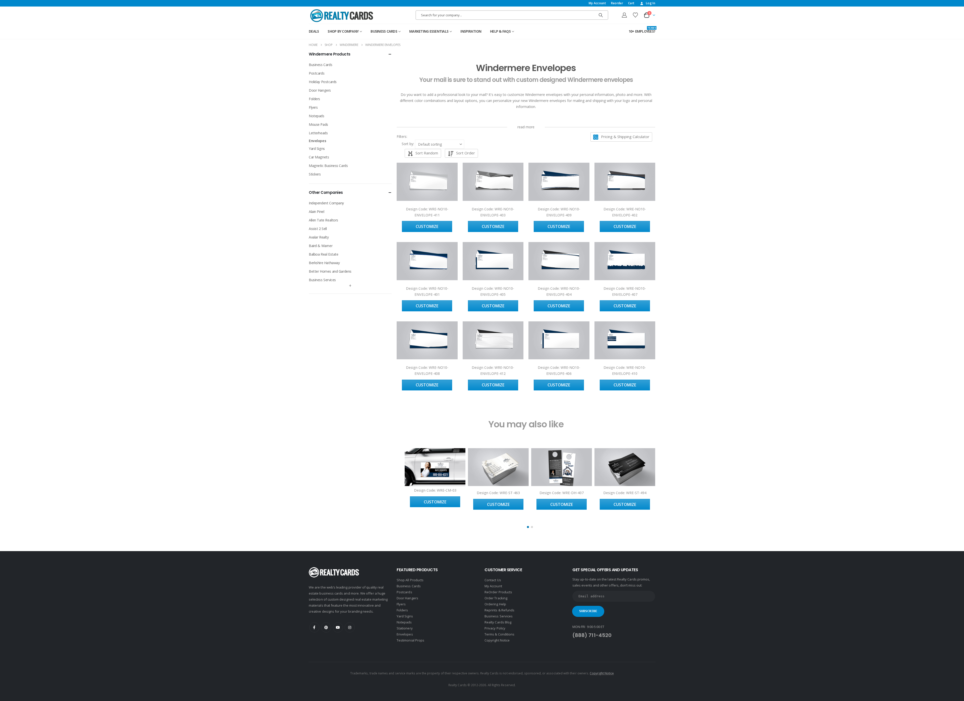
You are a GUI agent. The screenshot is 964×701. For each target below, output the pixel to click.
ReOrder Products (498, 592)
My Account (597, 3)
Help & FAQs (500, 31)
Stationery (405, 628)
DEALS (314, 31)
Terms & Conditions (499, 634)
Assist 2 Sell (318, 228)
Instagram (350, 627)
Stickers (315, 174)
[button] (407, 137)
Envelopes (317, 140)
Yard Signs (317, 148)
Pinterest (326, 627)
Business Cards (384, 31)
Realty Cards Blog (498, 622)
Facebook (314, 627)
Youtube (338, 627)
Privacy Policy (495, 628)
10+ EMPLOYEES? (642, 30)
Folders (314, 98)
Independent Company (326, 203)
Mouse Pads (318, 124)
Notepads (316, 115)
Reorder (617, 3)
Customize (427, 226)
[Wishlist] (635, 15)
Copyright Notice (497, 640)
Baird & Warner (320, 245)
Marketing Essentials (428, 31)
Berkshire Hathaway (324, 262)
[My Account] (624, 15)
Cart (631, 3)
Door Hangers (320, 90)
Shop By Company (343, 31)
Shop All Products (410, 580)
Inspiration (470, 31)
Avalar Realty (319, 237)
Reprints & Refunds (499, 610)
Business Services (322, 279)
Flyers (313, 107)
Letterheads (318, 133)
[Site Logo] (341, 15)
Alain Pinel (316, 211)
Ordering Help (495, 604)
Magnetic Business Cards (328, 165)
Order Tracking (496, 598)
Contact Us (493, 580)
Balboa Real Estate (323, 254)
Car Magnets (319, 157)
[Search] (601, 15)
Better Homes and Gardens (330, 271)
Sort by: (408, 143)
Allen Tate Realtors (323, 220)
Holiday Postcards (323, 81)
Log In (650, 3)
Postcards (316, 73)
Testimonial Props (410, 640)
